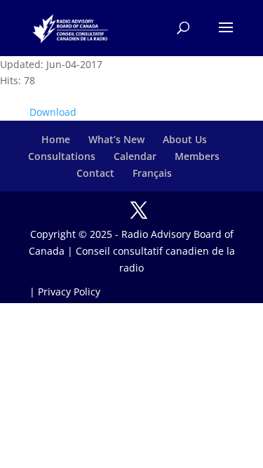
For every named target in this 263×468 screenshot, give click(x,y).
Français (152, 173)
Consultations (61, 156)
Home (55, 139)
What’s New (116, 139)
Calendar (135, 156)
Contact (95, 173)
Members (197, 156)
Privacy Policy (69, 291)
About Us (185, 139)
